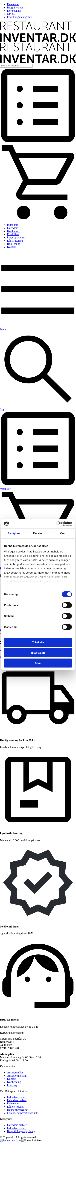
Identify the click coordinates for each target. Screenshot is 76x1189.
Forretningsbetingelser (19, 17)
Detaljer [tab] (38, 533)
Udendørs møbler (17, 1100)
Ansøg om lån (15, 1072)
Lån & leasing (15, 240)
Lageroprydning (16, 237)
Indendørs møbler (17, 1097)
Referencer (13, 4)
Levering (12, 1085)
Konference (13, 231)
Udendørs (12, 227)
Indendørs (12, 224)
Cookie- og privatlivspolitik (22, 1112)
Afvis (38, 663)
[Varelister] (38, 142)
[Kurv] (38, 218)
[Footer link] (10, 1140)
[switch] (67, 605)
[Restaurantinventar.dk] (38, 40)
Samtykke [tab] (14, 533)
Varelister (5, 488)
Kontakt (11, 246)
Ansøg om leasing (17, 1075)
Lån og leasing (15, 1106)
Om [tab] (62, 533)
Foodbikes (13, 234)
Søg (2, 409)
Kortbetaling (14, 10)
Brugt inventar (15, 7)
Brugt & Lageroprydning (21, 1131)
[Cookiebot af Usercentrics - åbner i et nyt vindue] (56, 523)
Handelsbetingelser (17, 1109)
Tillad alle (38, 642)
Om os (10, 13)
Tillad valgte (38, 652)
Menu (3, 329)
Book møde (13, 243)
